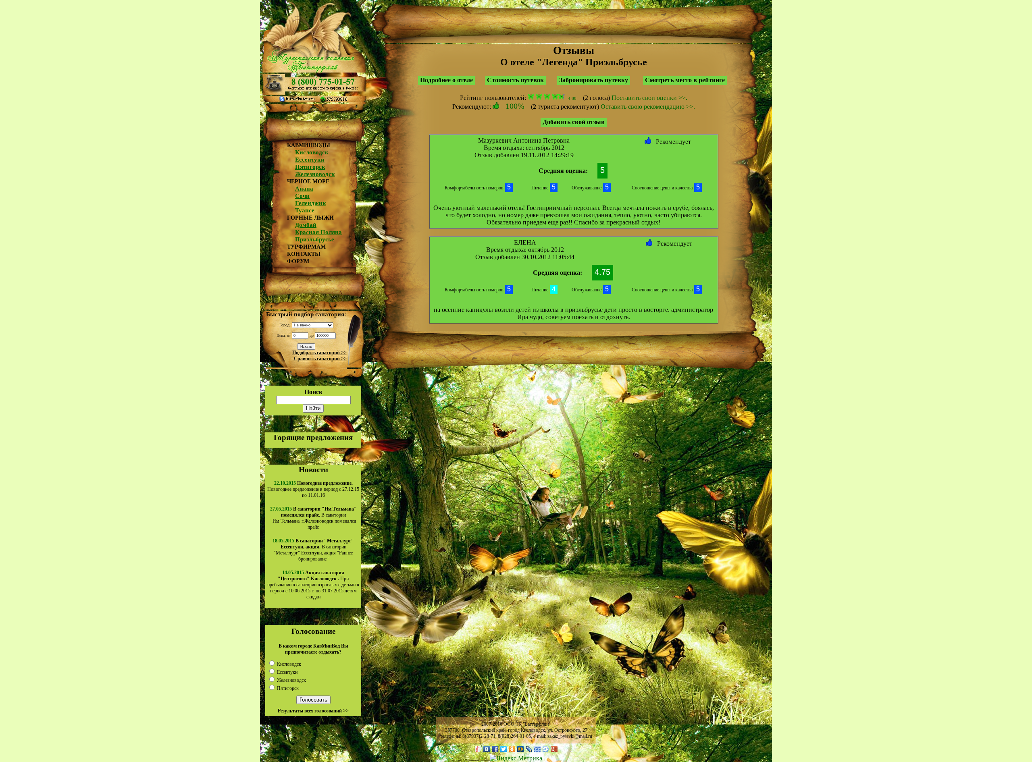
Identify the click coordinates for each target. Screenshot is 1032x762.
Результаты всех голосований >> (313, 711)
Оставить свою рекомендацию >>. (648, 106)
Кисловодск (312, 152)
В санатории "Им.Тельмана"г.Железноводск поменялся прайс (313, 518)
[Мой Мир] (520, 749)
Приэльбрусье (314, 239)
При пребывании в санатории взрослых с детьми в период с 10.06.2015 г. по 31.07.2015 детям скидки (313, 585)
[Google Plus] (554, 749)
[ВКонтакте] (487, 749)
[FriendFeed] (537, 749)
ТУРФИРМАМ (306, 247)
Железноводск (315, 174)
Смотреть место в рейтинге (685, 80)
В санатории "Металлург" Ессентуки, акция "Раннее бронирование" (314, 550)
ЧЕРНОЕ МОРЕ (308, 182)
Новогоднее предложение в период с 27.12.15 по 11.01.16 (313, 489)
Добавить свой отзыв (574, 121)
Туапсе (304, 210)
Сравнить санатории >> (320, 358)
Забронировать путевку (593, 80)
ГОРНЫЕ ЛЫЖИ (310, 218)
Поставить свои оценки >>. (649, 97)
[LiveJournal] (529, 749)
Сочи (302, 196)
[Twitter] (503, 749)
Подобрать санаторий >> (319, 352)
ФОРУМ (298, 261)
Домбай (305, 225)
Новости (313, 469)
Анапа (304, 188)
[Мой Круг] (546, 749)
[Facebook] (495, 749)
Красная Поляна (318, 232)
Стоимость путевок (515, 80)
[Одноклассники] (512, 749)
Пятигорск (310, 167)
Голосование (313, 631)
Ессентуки (310, 159)
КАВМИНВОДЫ (308, 145)
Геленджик (310, 203)
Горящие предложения (313, 437)
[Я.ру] (478, 749)
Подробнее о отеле (446, 80)
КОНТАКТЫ (303, 254)
